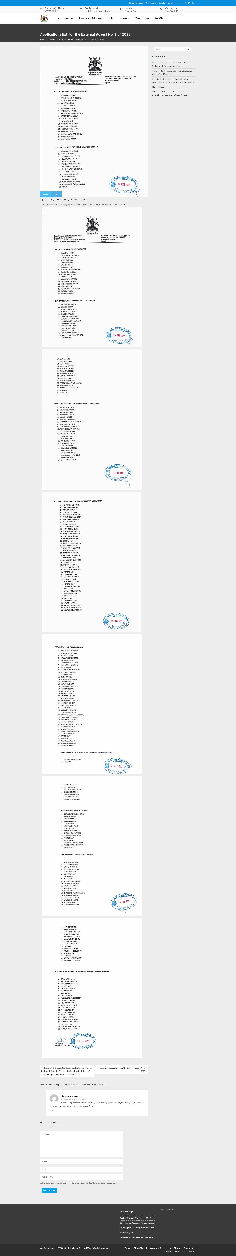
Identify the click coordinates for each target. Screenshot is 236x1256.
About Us (69, 18)
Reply (52, 1110)
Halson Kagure (158, 87)
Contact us (124, 18)
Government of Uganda (155, 3)
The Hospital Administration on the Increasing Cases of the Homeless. (150, 1223)
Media (111, 18)
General (79, 200)
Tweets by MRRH (167, 1209)
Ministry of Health (136, 3)
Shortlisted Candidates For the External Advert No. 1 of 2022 (123, 1069)
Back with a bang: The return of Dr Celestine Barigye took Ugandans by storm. (153, 1218)
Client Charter (160, 18)
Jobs (177, 3)
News (85, 200)
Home (57, 18)
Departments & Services (90, 18)
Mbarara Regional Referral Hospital (58, 200)
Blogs (170, 3)
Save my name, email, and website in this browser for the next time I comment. (79, 1183)
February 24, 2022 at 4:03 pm (74, 1099)
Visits (138, 18)
